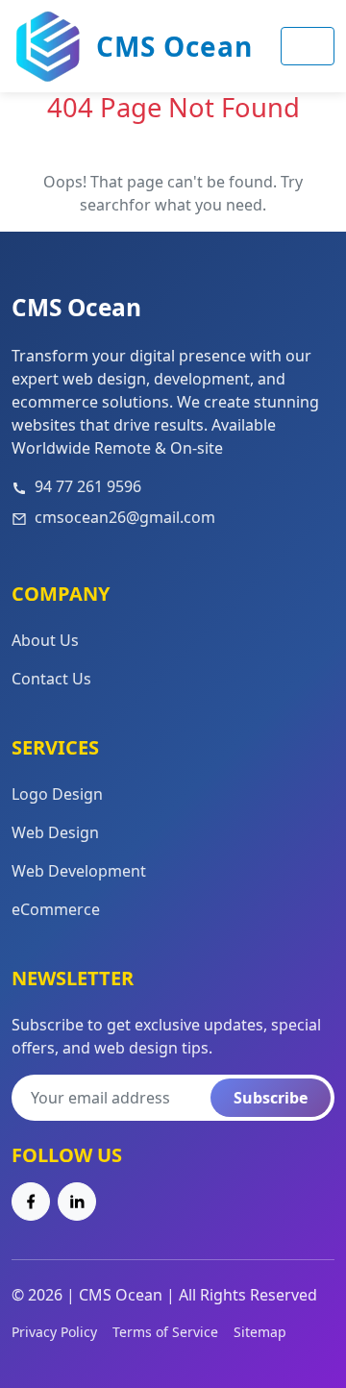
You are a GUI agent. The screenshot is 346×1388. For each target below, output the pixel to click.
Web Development (79, 870)
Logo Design (57, 794)
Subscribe (271, 1097)
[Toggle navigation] (307, 46)
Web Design (55, 832)
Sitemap (260, 1332)
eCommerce (56, 909)
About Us (45, 640)
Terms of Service (165, 1332)
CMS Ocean (174, 46)
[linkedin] (77, 1201)
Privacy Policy (54, 1332)
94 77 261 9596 (88, 486)
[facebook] (31, 1201)
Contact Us (51, 678)
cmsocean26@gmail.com (125, 517)
